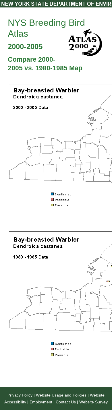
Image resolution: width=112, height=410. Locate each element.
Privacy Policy (19, 395)
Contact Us (66, 402)
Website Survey (93, 402)
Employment (41, 402)
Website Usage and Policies (61, 395)
